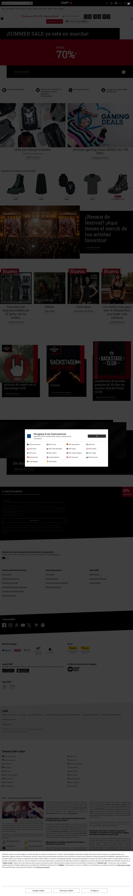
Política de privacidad (42, 867)
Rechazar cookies (66, 891)
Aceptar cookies (38, 891)
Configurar (94, 890)
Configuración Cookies (123, 865)
